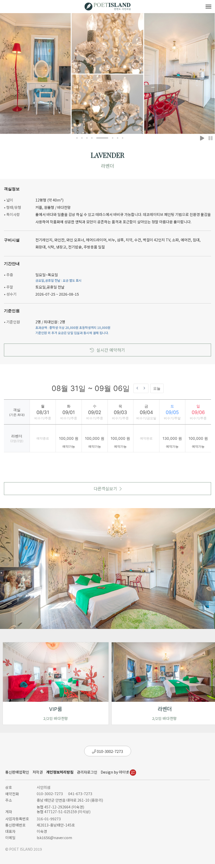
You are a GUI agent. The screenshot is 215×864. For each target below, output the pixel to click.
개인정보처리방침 (59, 772)
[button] (77, 138)
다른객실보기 (105, 488)
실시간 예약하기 (110, 350)
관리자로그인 (87, 772)
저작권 (38, 772)
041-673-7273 (80, 793)
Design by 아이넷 (115, 772)
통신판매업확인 (17, 772)
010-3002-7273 (109, 751)
